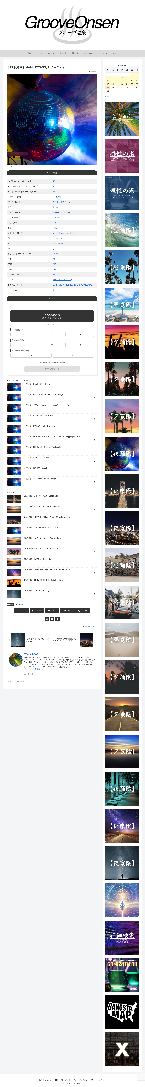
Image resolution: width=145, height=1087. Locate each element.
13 (122, 81)
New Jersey (58, 243)
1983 (55, 223)
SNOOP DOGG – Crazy (62, 280)
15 (132, 81)
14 (127, 81)
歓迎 (40, 1080)
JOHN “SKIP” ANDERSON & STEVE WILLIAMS (72, 285)
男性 (55, 259)
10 (108, 81)
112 (54, 269)
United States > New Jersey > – (65, 233)
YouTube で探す (52, 173)
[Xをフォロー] (47, 619)
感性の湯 (64, 1080)
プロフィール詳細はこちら (34, 669)
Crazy (55, 207)
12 (117, 81)
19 (117, 84)
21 (127, 84)
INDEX (55, 1080)
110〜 (55, 264)
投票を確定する (52, 369)
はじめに (48, 1080)
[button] (82, 610)
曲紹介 (11, 604)
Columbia (57, 290)
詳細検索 (52, 299)
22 (132, 84)
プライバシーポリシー (98, 1080)
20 (122, 84)
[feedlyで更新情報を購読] (52, 619)
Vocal (55, 254)
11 (113, 81)
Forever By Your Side (61, 212)
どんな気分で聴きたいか (20, 351)
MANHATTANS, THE (61, 202)
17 (108, 84)
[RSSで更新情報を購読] (57, 619)
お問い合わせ (83, 1080)
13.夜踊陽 (57, 197)
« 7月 (107, 96)
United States (58, 238)
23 (137, 84)
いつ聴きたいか (17, 330)
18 (113, 84)
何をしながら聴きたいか (20, 340)
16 (137, 81)
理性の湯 (72, 1080)
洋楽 (55, 228)
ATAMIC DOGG (31, 654)
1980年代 (57, 218)
